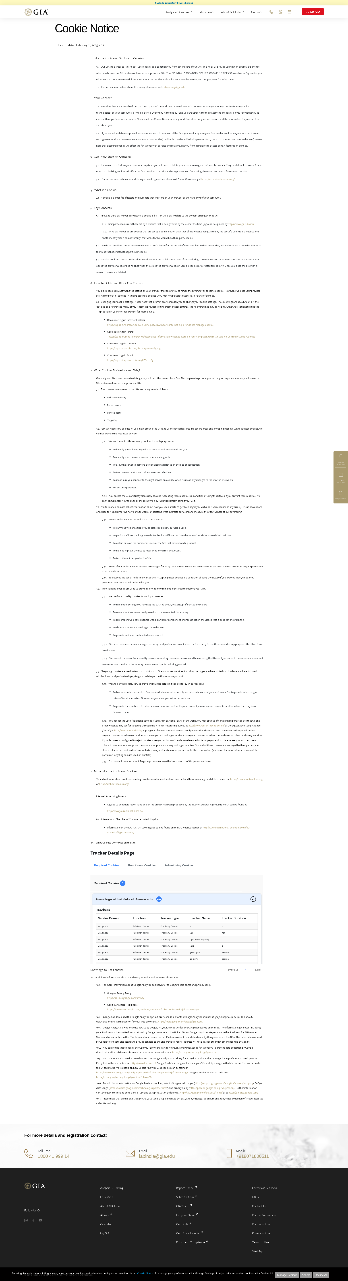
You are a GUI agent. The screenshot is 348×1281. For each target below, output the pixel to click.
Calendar (105, 1224)
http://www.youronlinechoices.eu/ (206, 725)
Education (205, 12)
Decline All (321, 1274)
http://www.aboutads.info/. (128, 730)
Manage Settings (287, 1274)
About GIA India (231, 12)
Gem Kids (182, 1224)
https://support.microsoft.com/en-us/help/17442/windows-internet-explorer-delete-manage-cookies (160, 325)
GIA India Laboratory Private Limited (174, 2)
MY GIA (315, 12)
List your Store (185, 1215)
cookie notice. (145, 1273)
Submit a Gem (185, 1197)
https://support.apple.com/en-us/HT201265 (130, 360)
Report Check (185, 1188)
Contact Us (259, 1206)
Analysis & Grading (177, 12)
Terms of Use (260, 1242)
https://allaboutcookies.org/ (114, 784)
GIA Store (182, 1206)
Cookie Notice (261, 1224)
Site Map (257, 1251)
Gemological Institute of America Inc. (128, 899)
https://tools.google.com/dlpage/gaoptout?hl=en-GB (124, 1077)
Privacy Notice (261, 1233)
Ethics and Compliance (191, 1242)
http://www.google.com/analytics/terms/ (201, 1092)
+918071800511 (252, 1156)
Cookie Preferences (264, 1215)
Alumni (255, 12)
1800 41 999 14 (53, 1156)
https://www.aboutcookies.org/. (218, 179)
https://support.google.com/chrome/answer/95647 (134, 348)
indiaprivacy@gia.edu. (174, 87)
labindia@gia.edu (157, 1156)
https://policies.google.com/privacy (125, 998)
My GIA (104, 1233)
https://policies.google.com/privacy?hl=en (212, 1088)
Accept (306, 1274)
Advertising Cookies (179, 865)
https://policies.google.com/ (243, 1092)
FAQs (255, 1197)
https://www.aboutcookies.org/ (246, 779)
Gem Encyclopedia (188, 1233)
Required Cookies (106, 865)
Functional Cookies (142, 865)
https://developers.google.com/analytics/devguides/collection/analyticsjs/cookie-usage (153, 1009)
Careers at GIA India (264, 1188)
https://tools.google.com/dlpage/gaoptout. (180, 1021)
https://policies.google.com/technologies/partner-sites (138, 1088)
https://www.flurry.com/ (143, 1063)
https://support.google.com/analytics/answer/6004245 (224, 1083)
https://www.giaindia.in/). (241, 224)
